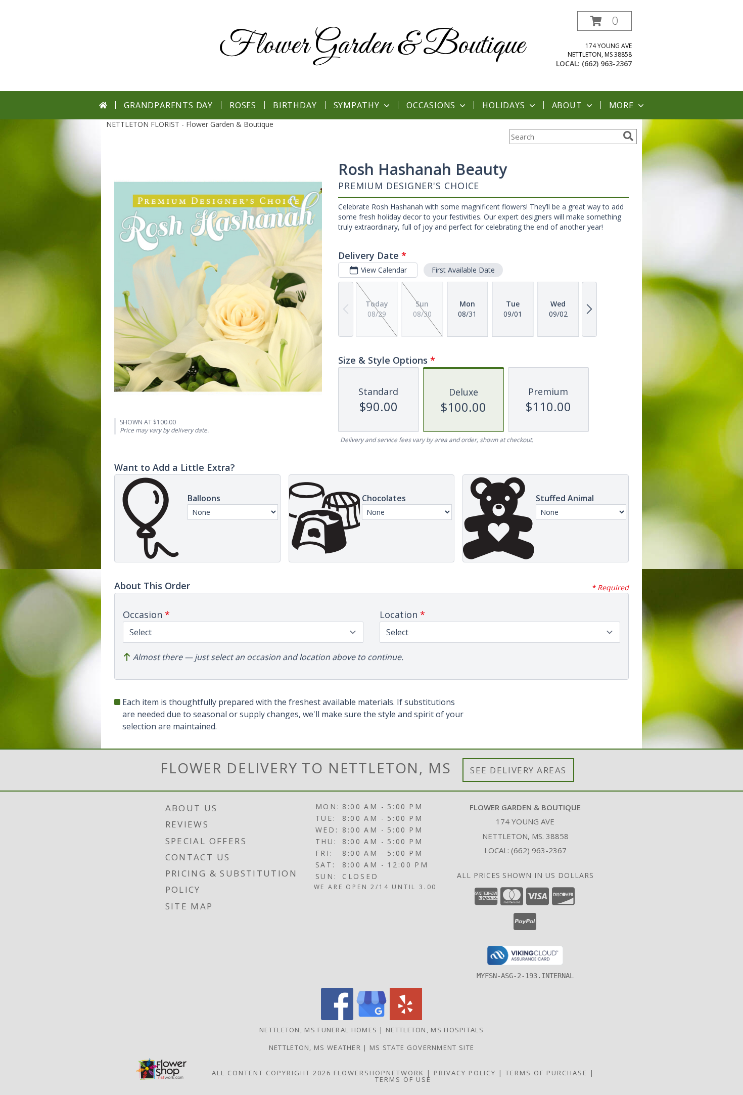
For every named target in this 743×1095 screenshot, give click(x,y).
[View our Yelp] (406, 1017)
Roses (242, 105)
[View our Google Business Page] (371, 1017)
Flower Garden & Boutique (372, 45)
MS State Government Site (421, 1047)
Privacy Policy (465, 1072)
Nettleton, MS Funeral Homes (318, 1029)
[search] (628, 136)
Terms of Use (403, 1079)
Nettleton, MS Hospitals (435, 1029)
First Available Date (463, 270)
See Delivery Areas (518, 770)
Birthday (294, 105)
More (621, 105)
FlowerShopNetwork (379, 1072)
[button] (604, 21)
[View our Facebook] (337, 1017)
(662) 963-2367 (607, 63)
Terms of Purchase (546, 1072)
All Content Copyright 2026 (271, 1072)
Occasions (430, 105)
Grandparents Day (168, 105)
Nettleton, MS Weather (315, 1047)
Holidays (503, 105)
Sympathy (357, 105)
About (567, 105)
